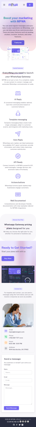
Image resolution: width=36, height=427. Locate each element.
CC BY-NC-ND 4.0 (13, 422)
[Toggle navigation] (4, 5)
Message (7, 385)
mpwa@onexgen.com (16, 332)
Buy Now (7, 258)
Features (18, 43)
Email (5, 377)
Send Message (11, 408)
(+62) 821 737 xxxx (16, 338)
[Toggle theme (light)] (24, 5)
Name (6, 369)
